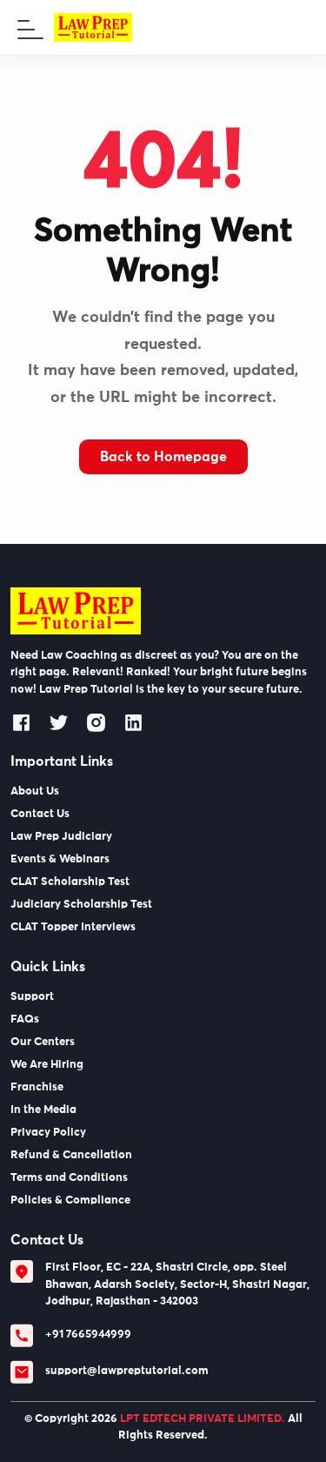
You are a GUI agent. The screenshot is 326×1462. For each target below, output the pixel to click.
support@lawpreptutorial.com (127, 1371)
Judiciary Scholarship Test (81, 904)
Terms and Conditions (69, 1178)
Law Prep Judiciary (61, 836)
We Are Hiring (46, 1064)
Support (32, 997)
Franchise (36, 1087)
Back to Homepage (163, 457)
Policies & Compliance (70, 1200)
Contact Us (40, 814)
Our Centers (42, 1042)
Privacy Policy (48, 1132)
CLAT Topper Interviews (73, 927)
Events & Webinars (60, 859)
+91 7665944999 (88, 1334)
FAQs (24, 1019)
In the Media (43, 1110)
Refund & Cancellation (71, 1155)
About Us (34, 791)
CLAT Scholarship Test (70, 882)
